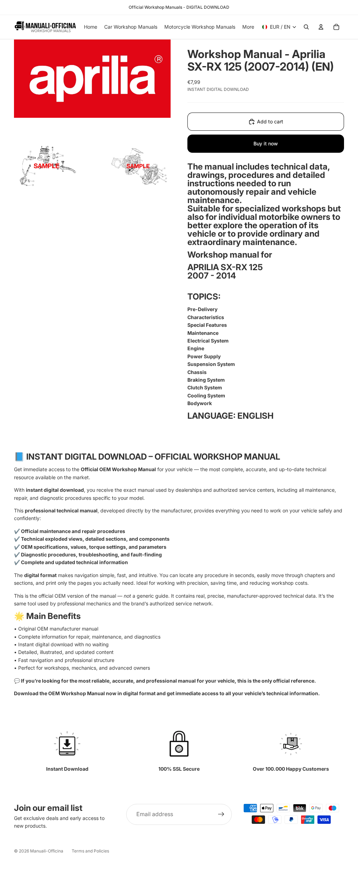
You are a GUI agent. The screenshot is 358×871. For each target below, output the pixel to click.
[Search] (306, 27)
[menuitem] (248, 27)
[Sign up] (221, 814)
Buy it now (265, 143)
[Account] (321, 27)
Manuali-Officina (46, 851)
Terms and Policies (90, 851)
